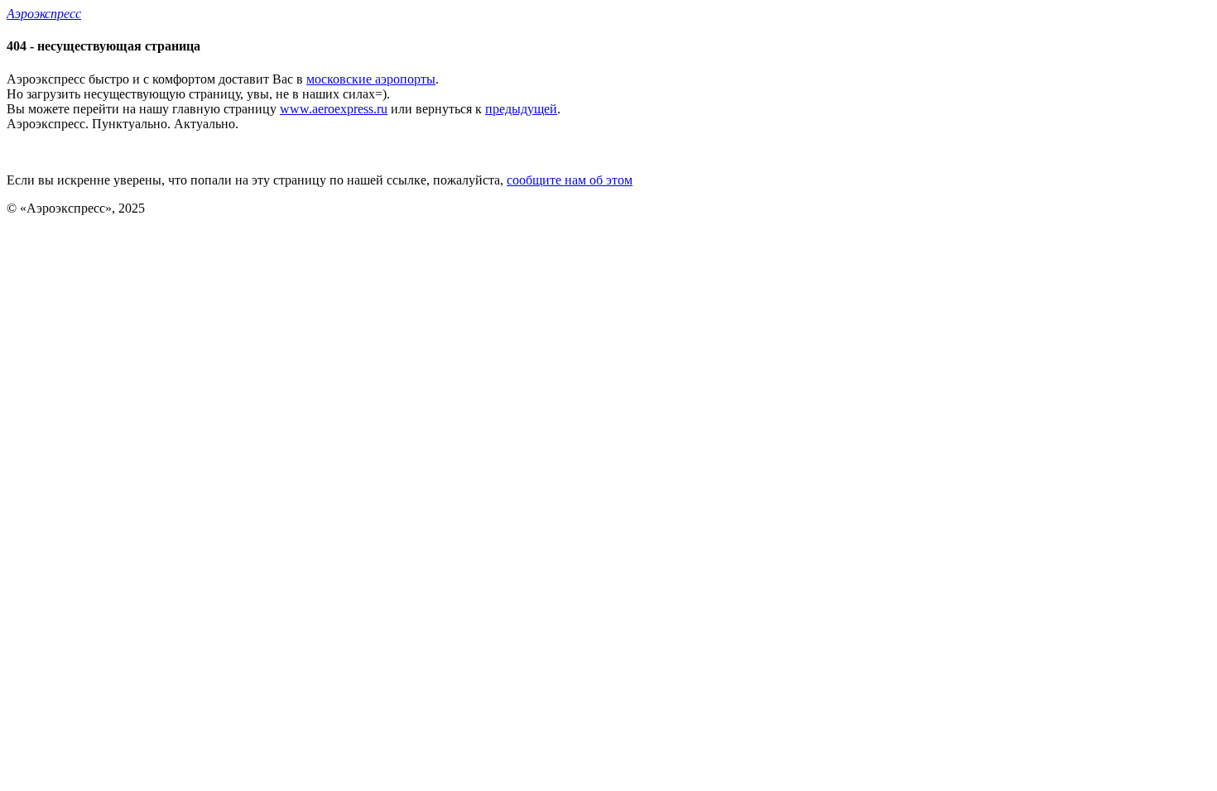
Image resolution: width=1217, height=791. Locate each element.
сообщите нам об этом (570, 180)
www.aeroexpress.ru (333, 109)
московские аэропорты (370, 79)
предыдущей (521, 109)
